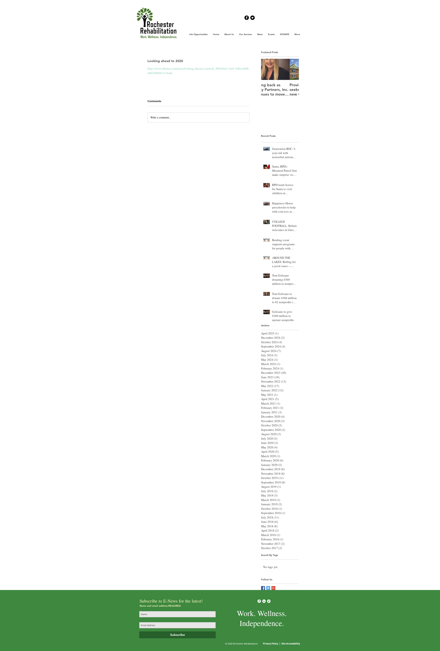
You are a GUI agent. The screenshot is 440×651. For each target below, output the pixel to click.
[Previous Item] (266, 69)
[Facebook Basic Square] (263, 588)
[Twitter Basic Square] (268, 588)
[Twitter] (269, 601)
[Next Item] (293, 69)
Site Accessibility (290, 643)
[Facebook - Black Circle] (246, 17)
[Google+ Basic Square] (273, 588)
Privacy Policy (271, 643)
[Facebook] (259, 601)
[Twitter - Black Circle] (252, 17)
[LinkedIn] (264, 601)
